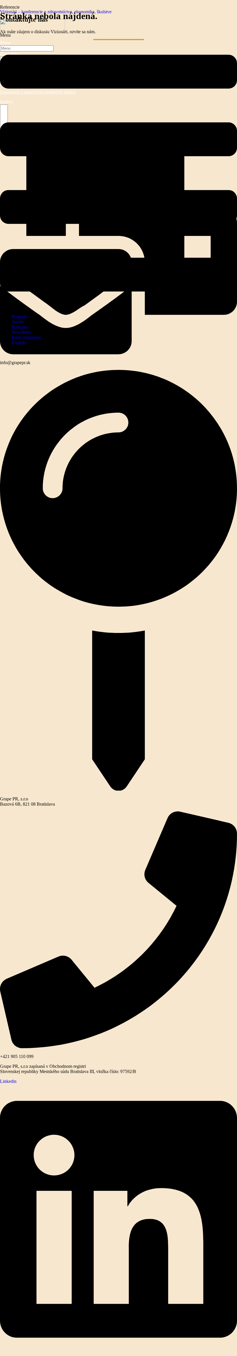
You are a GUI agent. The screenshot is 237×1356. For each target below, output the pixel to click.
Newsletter (21, 332)
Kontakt (19, 342)
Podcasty (20, 327)
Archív (18, 321)
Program (19, 316)
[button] (118, 171)
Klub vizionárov (26, 337)
